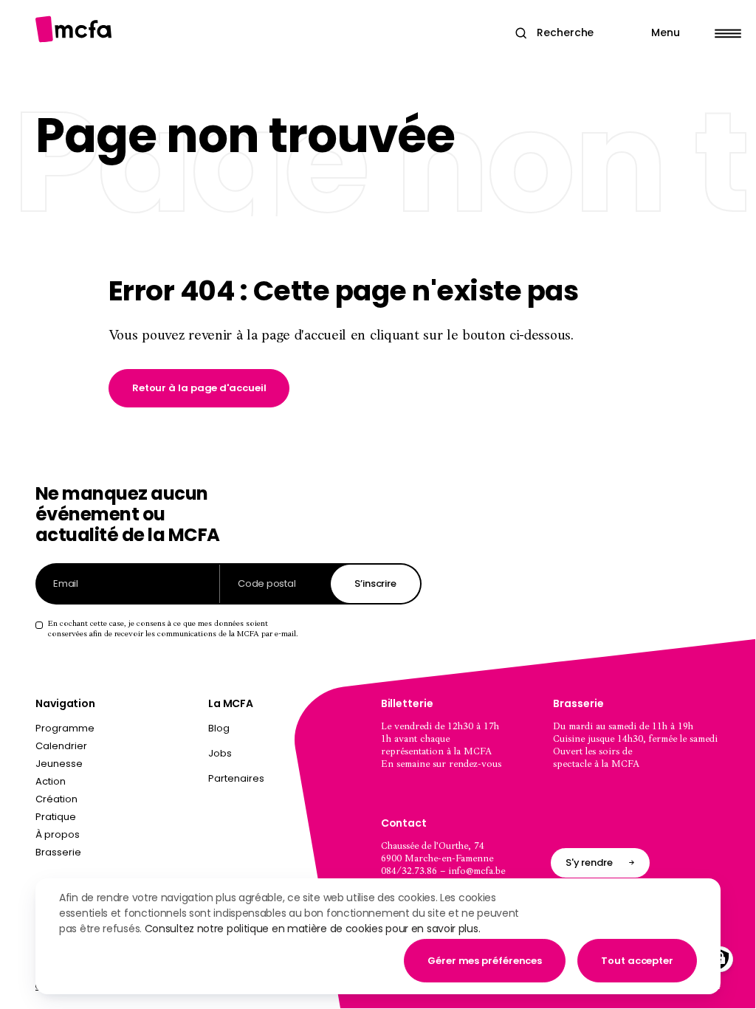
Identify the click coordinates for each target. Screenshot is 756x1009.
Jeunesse (59, 764)
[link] (199, 388)
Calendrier (61, 746)
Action (50, 781)
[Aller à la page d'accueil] (73, 29)
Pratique (55, 817)
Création (56, 799)
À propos (57, 834)
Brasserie (58, 852)
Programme (64, 728)
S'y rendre (589, 862)
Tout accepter (637, 961)
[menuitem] (291, 731)
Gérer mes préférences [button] (484, 961)
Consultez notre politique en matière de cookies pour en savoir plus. (313, 928)
